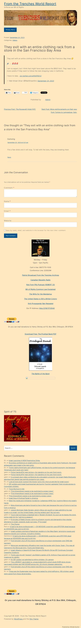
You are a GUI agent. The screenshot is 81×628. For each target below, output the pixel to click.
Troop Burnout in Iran (16, 489)
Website (7, 221)
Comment (9, 188)
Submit (73, 448)
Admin (47, 100)
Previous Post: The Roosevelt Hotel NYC (20, 109)
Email (6, 211)
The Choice (15, 524)
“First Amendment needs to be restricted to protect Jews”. (32, 491)
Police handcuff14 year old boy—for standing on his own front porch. (36, 472)
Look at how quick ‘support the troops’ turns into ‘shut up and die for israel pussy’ (39, 482)
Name (6, 201)
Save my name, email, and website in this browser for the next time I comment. (36, 230)
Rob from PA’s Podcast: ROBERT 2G (40, 285)
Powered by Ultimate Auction (70, 627)
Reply (9, 157)
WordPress (18, 619)
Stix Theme (34, 619)
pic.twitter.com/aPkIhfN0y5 (30, 76)
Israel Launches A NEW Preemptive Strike (24, 460)
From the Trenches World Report (30, 4)
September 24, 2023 (17, 37)
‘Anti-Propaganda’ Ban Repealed (40, 303)
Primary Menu (10, 30)
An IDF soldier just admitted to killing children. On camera (32, 560)
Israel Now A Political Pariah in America (23, 498)
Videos (14, 40)
